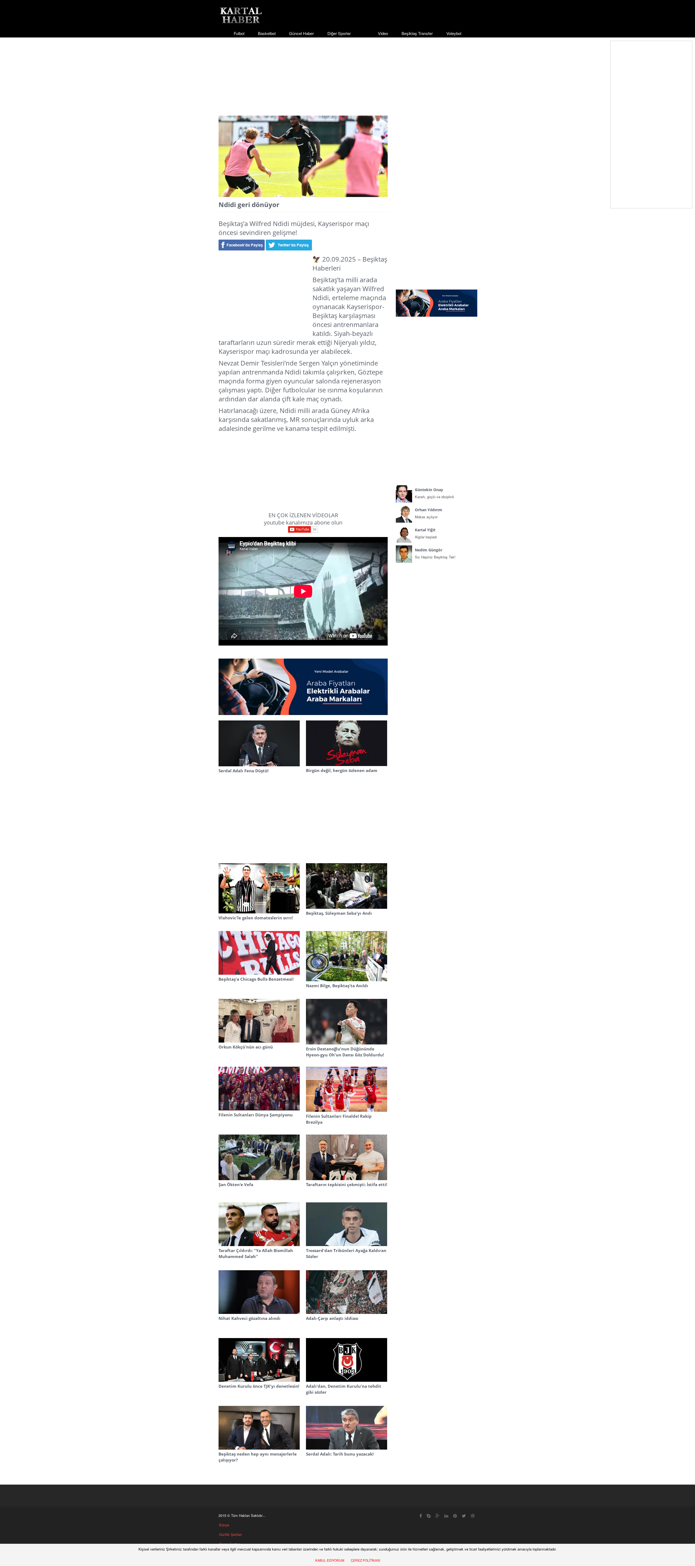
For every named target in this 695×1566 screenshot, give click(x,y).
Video (383, 33)
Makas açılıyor (428, 513)
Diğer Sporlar (339, 33)
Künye (224, 1524)
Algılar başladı (426, 533)
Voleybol (453, 33)
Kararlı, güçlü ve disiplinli (434, 493)
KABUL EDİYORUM (329, 1560)
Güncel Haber (301, 33)
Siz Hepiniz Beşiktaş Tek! (435, 553)
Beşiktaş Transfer (417, 33)
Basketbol (267, 33)
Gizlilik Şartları (230, 1534)
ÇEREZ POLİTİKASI (365, 1560)
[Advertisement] (347, 72)
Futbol (239, 33)
